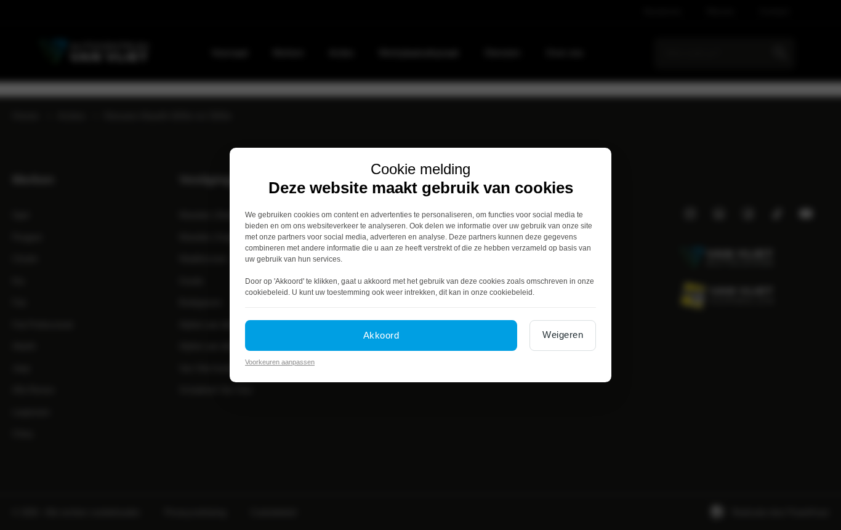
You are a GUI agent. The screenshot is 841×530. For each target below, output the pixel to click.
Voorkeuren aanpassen (280, 362)
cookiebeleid (266, 292)
